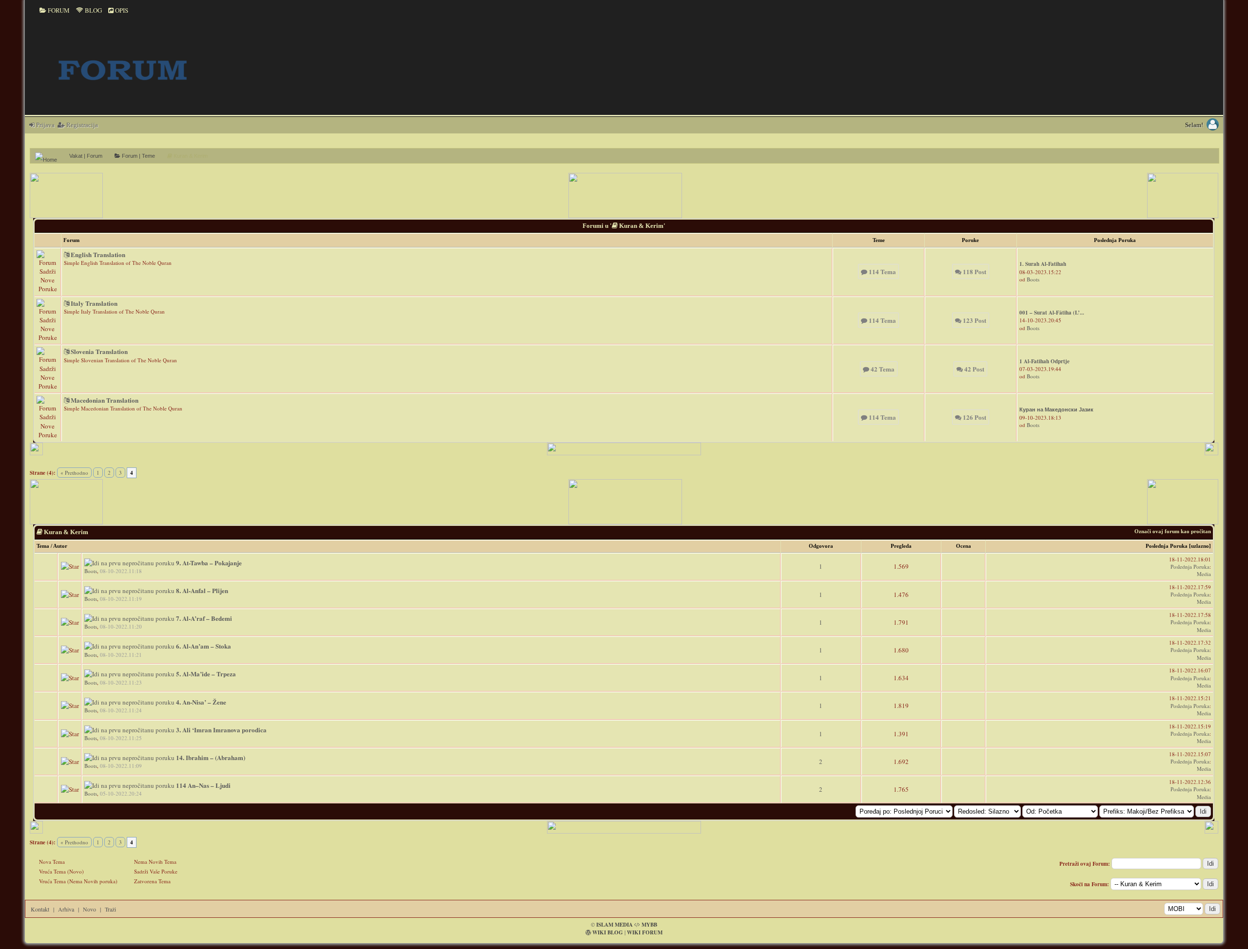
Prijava (45, 125)
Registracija (81, 125)
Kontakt (40, 909)
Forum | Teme (137, 156)
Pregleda (901, 546)
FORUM (58, 10)
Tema (43, 546)
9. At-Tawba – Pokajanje (209, 562)
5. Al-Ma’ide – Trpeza (206, 673)
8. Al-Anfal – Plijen (202, 590)
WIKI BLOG (607, 932)
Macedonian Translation (103, 400)
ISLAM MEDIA (614, 925)
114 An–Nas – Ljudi (203, 785)
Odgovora (821, 546)
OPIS (121, 10)
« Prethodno (74, 472)
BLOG (92, 10)
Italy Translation (93, 303)
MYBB (649, 925)
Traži (110, 909)
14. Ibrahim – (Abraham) (210, 757)
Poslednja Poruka (1167, 546)
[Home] (49, 156)
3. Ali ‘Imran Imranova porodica (221, 729)
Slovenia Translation (98, 351)
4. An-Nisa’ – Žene (201, 702)
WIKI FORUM (645, 932)
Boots (1033, 279)
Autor (60, 546)
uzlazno (1200, 546)
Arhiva (66, 909)
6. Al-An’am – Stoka (203, 646)
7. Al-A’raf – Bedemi (204, 618)
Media (1204, 573)
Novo (89, 909)
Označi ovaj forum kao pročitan (1172, 531)
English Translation (97, 254)
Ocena (963, 546)
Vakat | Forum (85, 156)
